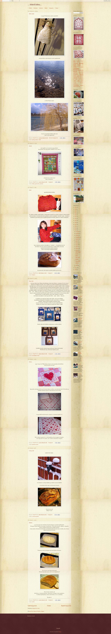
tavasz (79, 79)
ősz (79, 86)
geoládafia (76, 69)
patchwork (41, 183)
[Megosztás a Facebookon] (63, 138)
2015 (76, 224)
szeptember (78, 237)
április (77, 246)
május (77, 244)
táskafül (82, 80)
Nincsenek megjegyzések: (53, 137)
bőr (82, 64)
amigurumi (75, 63)
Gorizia (79, 285)
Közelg (30, 361)
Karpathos (78, 60)
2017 (76, 220)
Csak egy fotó (31, 450)
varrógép (78, 81)
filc (80, 66)
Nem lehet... (80, 296)
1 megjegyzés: (50, 182)
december (77, 231)
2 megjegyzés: (50, 273)
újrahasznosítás (76, 86)
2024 (76, 209)
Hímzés (46, 8)
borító (74, 64)
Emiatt (30, 190)
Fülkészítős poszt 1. (80, 342)
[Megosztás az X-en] (62, 138)
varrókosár (81, 81)
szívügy (79, 77)
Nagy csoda (31, 281)
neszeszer (81, 75)
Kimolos (82, 60)
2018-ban (79, 373)
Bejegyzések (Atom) (36, 608)
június (77, 242)
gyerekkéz (75, 70)
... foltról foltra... (35, 4)
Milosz (74, 62)
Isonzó (79, 275)
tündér (40, 139)
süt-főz (33, 601)
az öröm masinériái (35, 516)
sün (81, 77)
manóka (74, 75)
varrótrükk (74, 82)
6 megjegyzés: (50, 442)
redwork (74, 76)
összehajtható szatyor (35, 355)
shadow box (81, 76)
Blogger (60, 631)
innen (50, 509)
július (77, 241)
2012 (76, 229)
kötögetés (33, 274)
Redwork (41, 8)
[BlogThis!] (61, 138)
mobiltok (78, 75)
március (77, 248)
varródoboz (75, 81)
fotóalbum (75, 67)
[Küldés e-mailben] (60, 138)
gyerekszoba (37, 183)
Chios (74, 60)
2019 (76, 216)
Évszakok (81, 82)
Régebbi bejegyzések (66, 605)
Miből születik (31, 13)
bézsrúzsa (79, 64)
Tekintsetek (80, 306)
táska (78, 80)
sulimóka (75, 78)
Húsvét (79, 364)
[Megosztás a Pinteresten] (64, 138)
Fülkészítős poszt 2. (80, 319)
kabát (82, 71)
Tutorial (56, 8)
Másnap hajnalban (80, 353)
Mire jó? (78, 62)
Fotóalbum (80, 330)
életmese (36, 139)
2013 (76, 228)
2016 (76, 222)
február (77, 250)
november (77, 233)
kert (82, 73)
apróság (33, 139)
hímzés (75, 72)
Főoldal (30, 8)
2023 (76, 211)
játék (79, 71)
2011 (76, 267)
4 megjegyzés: (50, 353)
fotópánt (82, 67)
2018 (76, 218)
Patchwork (35, 8)
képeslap (81, 74)
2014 (76, 226)
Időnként (30, 522)
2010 (76, 269)
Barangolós (51, 8)
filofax (82, 66)
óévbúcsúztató (75, 84)
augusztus (77, 239)
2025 (76, 207)
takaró (37, 444)
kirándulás (75, 74)
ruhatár (78, 76)
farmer (78, 66)
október (77, 235)
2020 (76, 214)
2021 (76, 212)
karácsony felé (77, 73)
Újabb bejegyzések (32, 605)
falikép (33, 183)
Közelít (30, 146)
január (77, 265)
